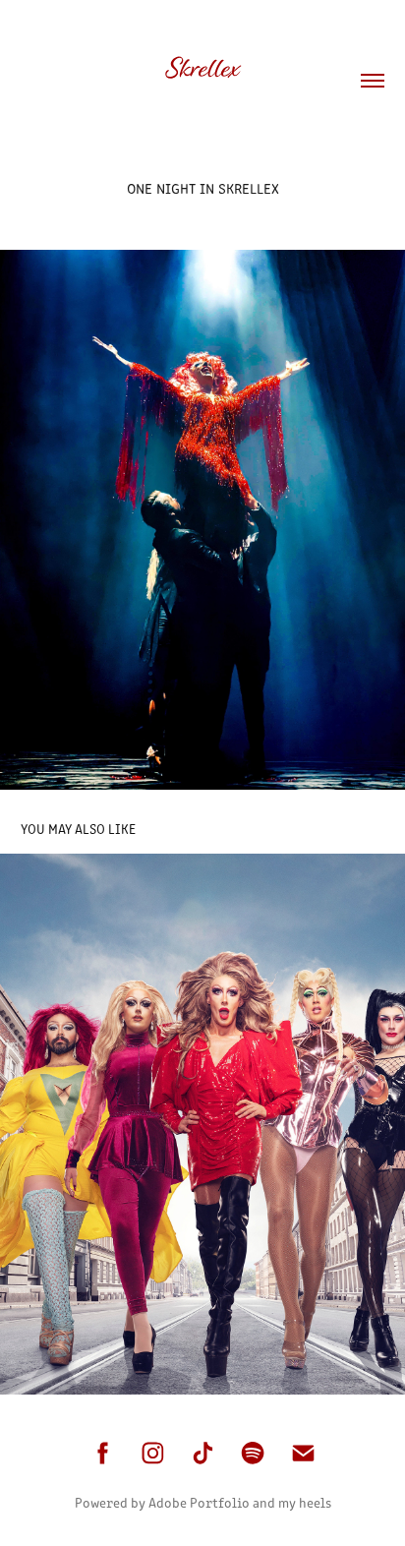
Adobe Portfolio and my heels (239, 1502)
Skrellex (202, 67)
